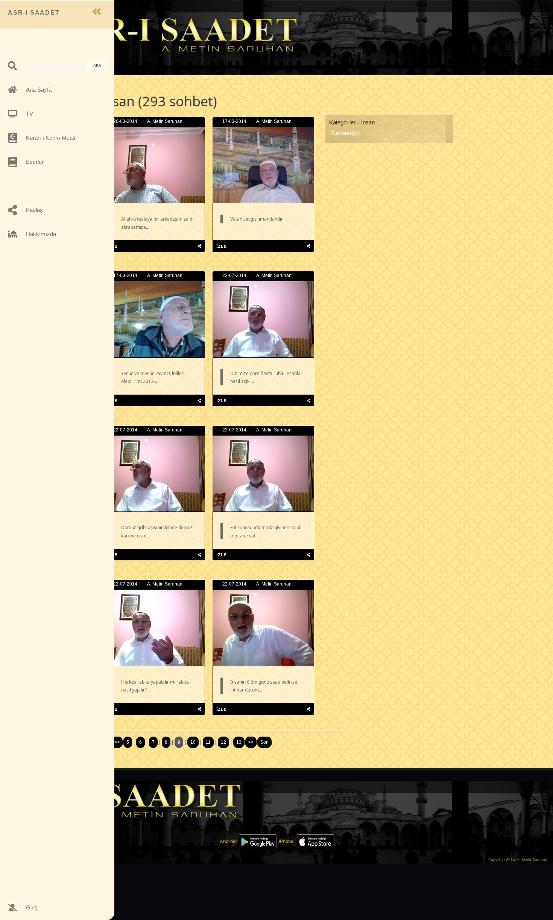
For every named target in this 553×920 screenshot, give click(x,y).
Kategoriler (342, 122)
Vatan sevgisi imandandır (256, 219)
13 (239, 742)
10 (193, 742)
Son (264, 742)
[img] (199, 246)
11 (208, 742)
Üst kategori (346, 133)
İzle (221, 246)
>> (251, 742)
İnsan (368, 122)
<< (117, 742)
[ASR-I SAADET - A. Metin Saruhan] (178, 34)
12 (223, 742)
